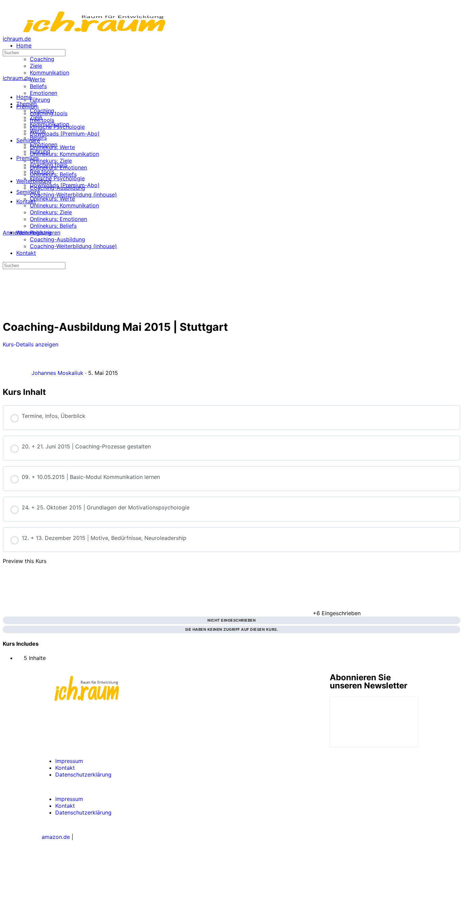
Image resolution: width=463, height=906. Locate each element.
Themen (26, 103)
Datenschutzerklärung (83, 774)
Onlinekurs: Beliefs (53, 225)
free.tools (42, 171)
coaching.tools (48, 164)
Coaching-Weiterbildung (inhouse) (73, 246)
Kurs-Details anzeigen (31, 344)
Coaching (42, 110)
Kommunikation (49, 124)
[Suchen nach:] (34, 52)
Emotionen (43, 144)
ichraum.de (17, 38)
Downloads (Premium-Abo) (65, 185)
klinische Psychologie (57, 178)
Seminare (28, 191)
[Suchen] (6, 225)
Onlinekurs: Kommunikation (64, 205)
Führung (40, 151)
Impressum (69, 761)
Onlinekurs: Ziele (51, 212)
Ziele (36, 117)
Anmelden (15, 232)
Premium (27, 158)
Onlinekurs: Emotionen (58, 219)
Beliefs (38, 137)
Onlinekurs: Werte (52, 198)
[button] (231, 786)
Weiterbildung (34, 232)
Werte (37, 130)
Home (24, 97)
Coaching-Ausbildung (57, 239)
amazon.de (56, 836)
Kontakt (26, 252)
